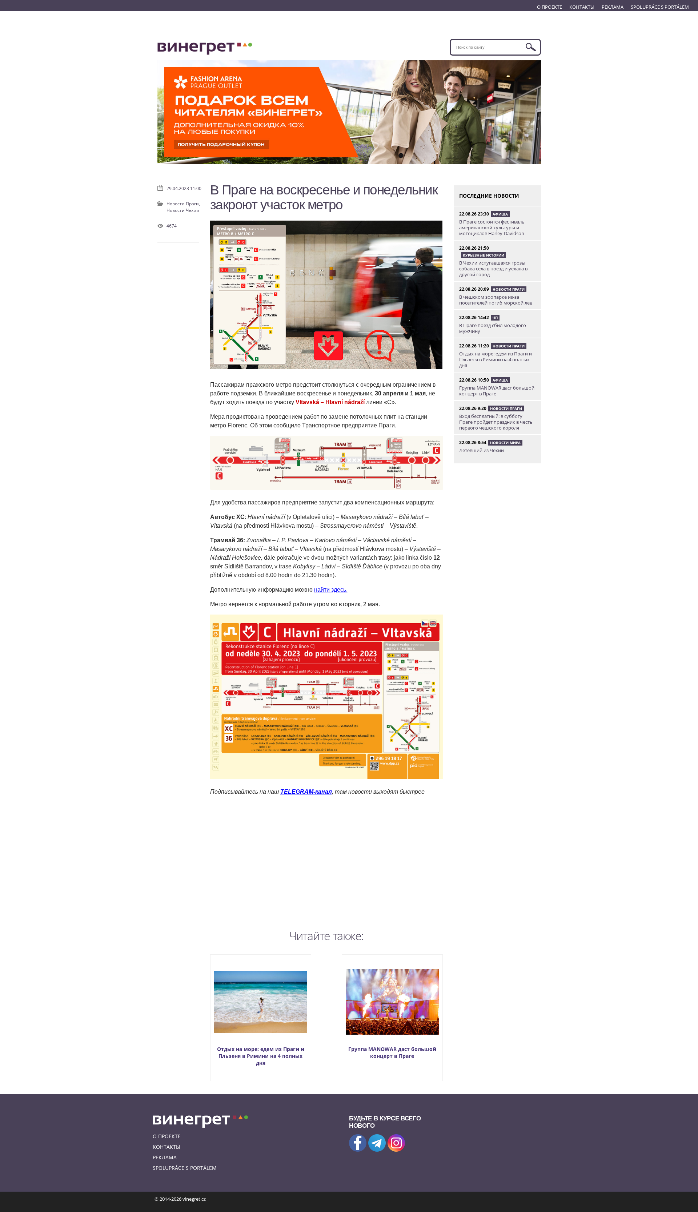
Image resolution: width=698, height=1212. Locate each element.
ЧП (495, 317)
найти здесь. (331, 590)
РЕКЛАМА (612, 7)
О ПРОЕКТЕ (549, 7)
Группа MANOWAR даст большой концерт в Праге (392, 1052)
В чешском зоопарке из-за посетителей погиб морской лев (495, 300)
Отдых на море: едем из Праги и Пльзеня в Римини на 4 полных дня (260, 1056)
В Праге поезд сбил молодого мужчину (492, 328)
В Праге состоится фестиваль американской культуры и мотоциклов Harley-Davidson (492, 227)
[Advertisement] (326, 861)
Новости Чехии (183, 210)
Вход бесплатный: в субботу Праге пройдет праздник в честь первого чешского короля (496, 422)
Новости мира (505, 442)
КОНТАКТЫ (581, 7)
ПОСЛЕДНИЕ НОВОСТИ (489, 195)
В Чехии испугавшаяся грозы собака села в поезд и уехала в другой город (493, 268)
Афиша (500, 214)
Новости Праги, (183, 204)
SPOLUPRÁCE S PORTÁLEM (660, 7)
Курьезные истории (483, 255)
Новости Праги (509, 289)
